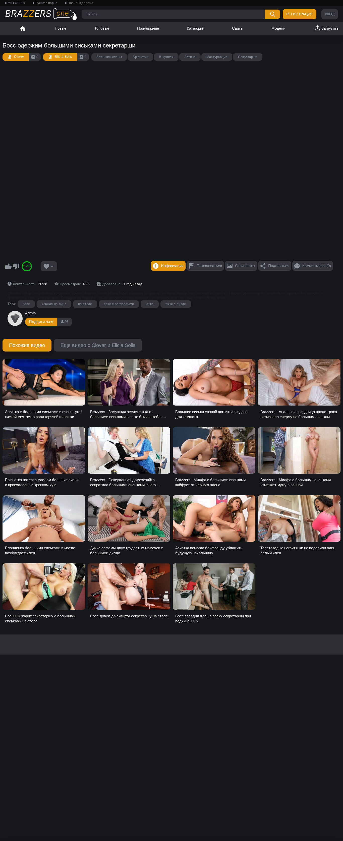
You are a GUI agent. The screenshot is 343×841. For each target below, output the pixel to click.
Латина (190, 57)
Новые (60, 28)
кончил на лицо (54, 304)
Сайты (237, 28)
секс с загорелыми (119, 304)
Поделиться (278, 266)
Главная (22, 28)
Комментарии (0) (316, 266)
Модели (278, 28)
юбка (149, 304)
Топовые (101, 28)
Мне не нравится (16, 266)
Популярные (148, 28)
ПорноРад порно (80, 3)
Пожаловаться (209, 266)
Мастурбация (216, 57)
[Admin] (15, 318)
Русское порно (47, 3)
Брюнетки (140, 57)
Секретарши (247, 57)
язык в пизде (175, 304)
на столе (85, 304)
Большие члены (109, 57)
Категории (195, 28)
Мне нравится (8, 266)
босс (26, 304)
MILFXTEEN (16, 3)
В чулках (166, 57)
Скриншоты (245, 266)
